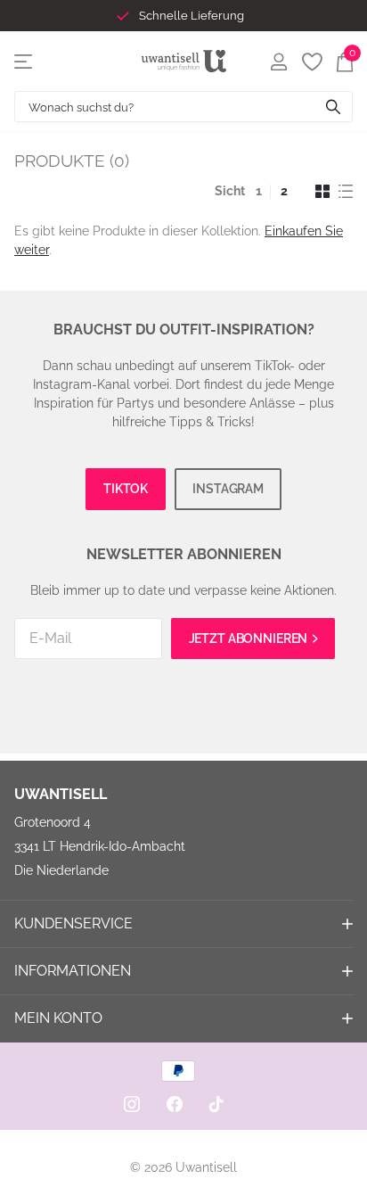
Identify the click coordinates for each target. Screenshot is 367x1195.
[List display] (345, 191)
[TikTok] (216, 1104)
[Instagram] (132, 1104)
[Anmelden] (278, 61)
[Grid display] (322, 191)
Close (183, 924)
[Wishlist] (311, 61)
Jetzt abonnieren (250, 638)
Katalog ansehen (24, 61)
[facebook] (175, 1104)
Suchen (333, 106)
